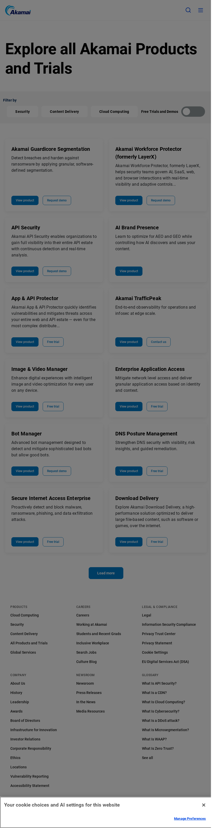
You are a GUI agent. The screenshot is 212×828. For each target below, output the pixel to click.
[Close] (203, 805)
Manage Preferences (190, 819)
